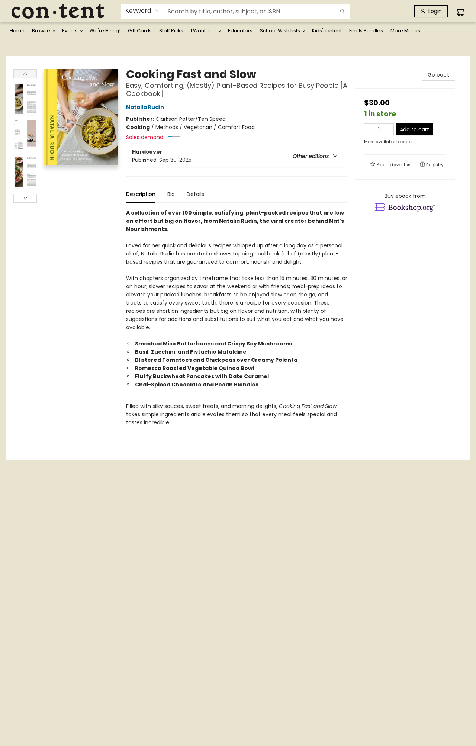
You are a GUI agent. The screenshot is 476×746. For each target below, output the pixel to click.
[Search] (342, 11)
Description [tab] (140, 194)
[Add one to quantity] (388, 129)
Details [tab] (195, 194)
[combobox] (142, 11)
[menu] (238, 30)
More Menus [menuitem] (405, 30)
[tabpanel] (236, 326)
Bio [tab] (171, 194)
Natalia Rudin (145, 107)
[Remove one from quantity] (369, 129)
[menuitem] (17, 30)
